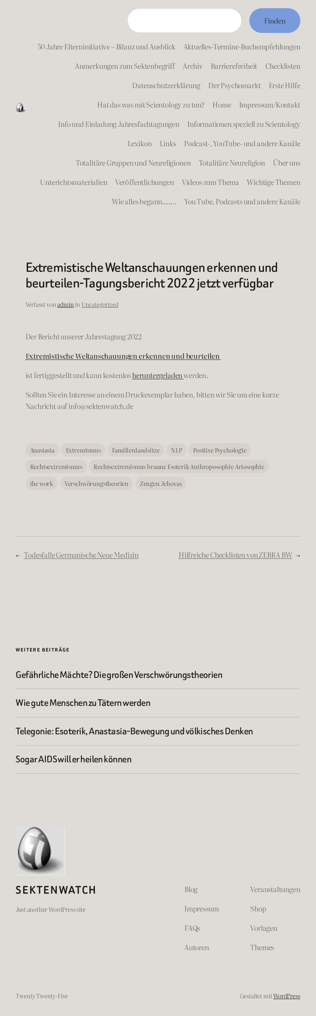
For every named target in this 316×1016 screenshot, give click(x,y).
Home (221, 104)
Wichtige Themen (273, 182)
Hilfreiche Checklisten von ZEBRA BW (235, 554)
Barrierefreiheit (234, 66)
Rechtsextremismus (56, 466)
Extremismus (83, 450)
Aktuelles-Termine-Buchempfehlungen (242, 46)
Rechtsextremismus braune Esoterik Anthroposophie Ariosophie (178, 466)
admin (65, 304)
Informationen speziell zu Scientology (243, 124)
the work (41, 483)
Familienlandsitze (135, 450)
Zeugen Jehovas (161, 483)
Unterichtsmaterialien (73, 182)
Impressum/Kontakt (269, 104)
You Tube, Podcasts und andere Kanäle (242, 201)
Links (168, 143)
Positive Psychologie (219, 450)
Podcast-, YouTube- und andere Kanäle (242, 143)
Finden (275, 20)
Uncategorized (99, 304)
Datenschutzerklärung (166, 85)
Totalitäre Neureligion (232, 162)
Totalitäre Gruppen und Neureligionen (133, 162)
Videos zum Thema (210, 182)
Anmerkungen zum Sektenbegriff (125, 66)
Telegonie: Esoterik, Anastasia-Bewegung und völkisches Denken (134, 731)
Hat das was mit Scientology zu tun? (150, 104)
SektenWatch (56, 890)
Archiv (193, 66)
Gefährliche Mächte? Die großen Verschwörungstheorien (119, 675)
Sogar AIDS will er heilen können (73, 759)
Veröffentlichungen (144, 182)
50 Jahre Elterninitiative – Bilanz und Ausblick (106, 46)
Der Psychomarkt (234, 85)
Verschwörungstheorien (96, 483)
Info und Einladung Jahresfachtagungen (118, 124)
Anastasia (42, 450)
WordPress (286, 995)
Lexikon (140, 143)
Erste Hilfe (284, 85)
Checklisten (282, 66)
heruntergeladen (157, 375)
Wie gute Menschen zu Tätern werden (83, 703)
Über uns (286, 162)
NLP (176, 450)
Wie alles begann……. (144, 201)
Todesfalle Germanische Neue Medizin (81, 554)
